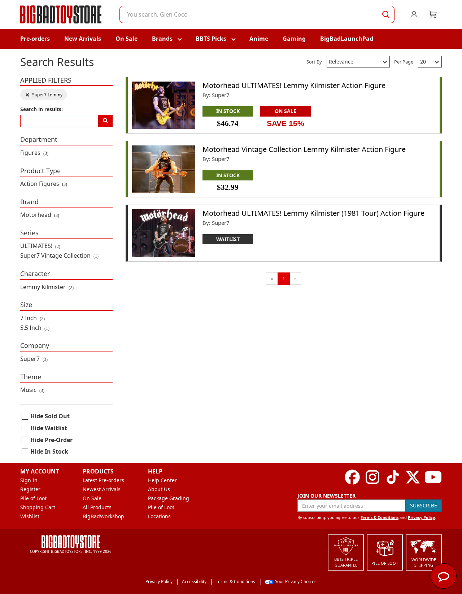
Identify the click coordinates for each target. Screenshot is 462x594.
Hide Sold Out (50, 416)
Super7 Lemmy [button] (43, 95)
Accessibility (194, 581)
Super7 (34, 359)
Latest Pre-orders (103, 480)
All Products (97, 507)
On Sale (127, 39)
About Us (159, 489)
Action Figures (43, 184)
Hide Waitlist (48, 428)
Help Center (162, 480)
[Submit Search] (386, 14)
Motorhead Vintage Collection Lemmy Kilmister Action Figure (304, 149)
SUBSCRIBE (423, 505)
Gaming (294, 39)
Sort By (314, 61)
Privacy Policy (421, 517)
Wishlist (29, 516)
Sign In (29, 480)
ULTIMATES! (40, 246)
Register (30, 489)
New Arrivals (82, 39)
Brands (162, 39)
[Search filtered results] (105, 121)
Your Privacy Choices (296, 581)
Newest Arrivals (102, 489)
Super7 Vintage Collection (59, 255)
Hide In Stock (49, 451)
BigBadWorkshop (103, 516)
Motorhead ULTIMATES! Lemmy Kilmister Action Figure (293, 85)
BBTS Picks (211, 39)
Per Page (403, 61)
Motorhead (39, 215)
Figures (34, 153)
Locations (159, 516)
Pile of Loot (33, 498)
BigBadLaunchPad (346, 39)
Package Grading (168, 498)
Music (32, 390)
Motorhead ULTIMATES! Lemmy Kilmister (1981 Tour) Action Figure (313, 213)
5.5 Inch (34, 328)
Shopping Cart (37, 507)
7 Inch (32, 318)
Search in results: (41, 109)
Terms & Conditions (379, 517)
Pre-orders (35, 39)
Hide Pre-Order (51, 440)
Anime (258, 39)
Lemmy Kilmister (47, 287)
